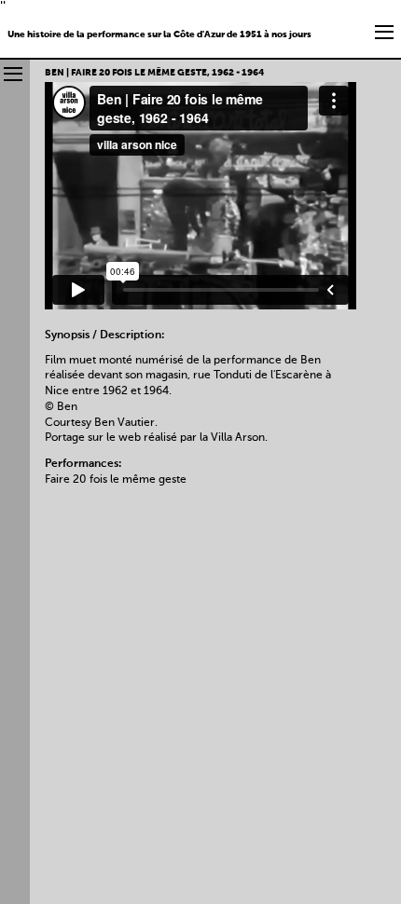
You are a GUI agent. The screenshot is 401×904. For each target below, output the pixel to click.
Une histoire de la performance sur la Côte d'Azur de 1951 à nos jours (159, 34)
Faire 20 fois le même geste (116, 480)
